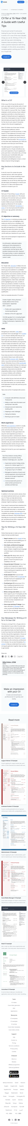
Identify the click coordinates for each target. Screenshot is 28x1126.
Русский (22, 1106)
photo (3, 208)
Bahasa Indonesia (8, 1082)
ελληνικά (6, 1106)
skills (17, 331)
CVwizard (15, 1123)
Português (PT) (21, 1096)
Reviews (14, 1062)
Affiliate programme (14, 1064)
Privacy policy (14, 1048)
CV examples (14, 1021)
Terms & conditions (14, 1046)
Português (11, 1096)
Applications (14, 1011)
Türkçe (15, 1103)
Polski (4, 1096)
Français (15, 1089)
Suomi (14, 1100)
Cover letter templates (14, 1027)
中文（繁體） (18, 1113)
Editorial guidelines (14, 1067)
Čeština (21, 1103)
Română (8, 1100)
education (13, 266)
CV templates (14, 1018)
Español (21, 1086)
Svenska (20, 1100)
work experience (11, 426)
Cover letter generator (14, 1005)
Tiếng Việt (8, 1103)
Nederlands (14, 1093)
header (17, 194)
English (6, 1086)
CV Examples (4, 9)
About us (14, 1059)
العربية (21, 1110)
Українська (9, 1110)
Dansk (16, 1082)
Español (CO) (7, 1089)
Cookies (14, 1051)
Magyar (7, 1093)
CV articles (14, 1024)
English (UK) (14, 1086)
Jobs (14, 1008)
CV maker (14, 1002)
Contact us (14, 1040)
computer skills (14, 359)
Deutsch (23, 1082)
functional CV (22, 139)
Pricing (14, 1043)
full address (19, 206)
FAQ (14, 1037)
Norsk (21, 1093)
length (20, 538)
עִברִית (15, 1110)
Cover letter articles (14, 1030)
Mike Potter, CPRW (11, 13)
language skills (18, 513)
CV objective (7, 219)
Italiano (22, 1089)
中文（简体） (9, 1113)
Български (14, 1106)
